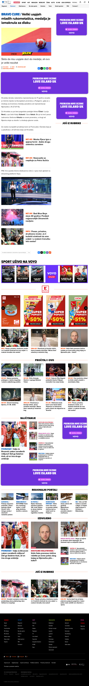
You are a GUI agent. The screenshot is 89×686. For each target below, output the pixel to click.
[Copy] (50, 68)
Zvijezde (34, 623)
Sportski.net (22, 67)
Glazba (33, 628)
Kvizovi (66, 642)
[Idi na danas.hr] (17, 2)
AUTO (53, 2)
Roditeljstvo (51, 642)
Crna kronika (7, 628)
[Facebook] (39, 68)
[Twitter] (41, 68)
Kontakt (54, 663)
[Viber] (47, 68)
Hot (28, 2)
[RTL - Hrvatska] (74, 664)
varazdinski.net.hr (53, 674)
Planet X (67, 636)
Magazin (34, 2)
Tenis (50, 6)
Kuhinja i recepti (52, 628)
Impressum (7, 663)
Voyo (33, 647)
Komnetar (67, 631)
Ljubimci (51, 633)
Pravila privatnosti (45, 663)
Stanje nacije (7, 636)
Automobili (51, 650)
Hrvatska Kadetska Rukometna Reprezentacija (14, 252)
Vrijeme (6, 642)
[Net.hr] (81, 664)
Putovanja (51, 639)
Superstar (34, 639)
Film (33, 625)
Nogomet (4, 6)
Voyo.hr (17, 674)
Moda (50, 636)
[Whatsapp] (44, 68)
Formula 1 (75, 6)
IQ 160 (58, 2)
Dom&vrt (51, 625)
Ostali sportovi (59, 6)
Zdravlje (50, 644)
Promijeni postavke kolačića (11, 666)
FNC (68, 6)
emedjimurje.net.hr (26, 674)
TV (33, 633)
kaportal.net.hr (43, 674)
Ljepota (50, 631)
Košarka (43, 6)
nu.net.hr (32, 676)
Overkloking (67, 633)
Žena (48, 2)
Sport (24, 2)
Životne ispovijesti (53, 647)
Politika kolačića (34, 663)
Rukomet (12, 6)
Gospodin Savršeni (36, 642)
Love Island (35, 636)
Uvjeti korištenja (24, 663)
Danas (6, 620)
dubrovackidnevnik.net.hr (75, 674)
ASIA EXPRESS (66, 2)
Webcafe (42, 2)
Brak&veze (51, 623)
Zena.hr (11, 674)
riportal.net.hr (63, 674)
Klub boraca (22, 6)
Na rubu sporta (33, 6)
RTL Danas (6, 631)
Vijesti (5, 623)
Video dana (67, 644)
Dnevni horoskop (69, 628)
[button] (3, 267)
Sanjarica (83, 629)
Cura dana (67, 625)
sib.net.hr (35, 674)
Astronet (67, 623)
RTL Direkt (6, 633)
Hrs (29, 252)
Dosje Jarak (6, 639)
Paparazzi (34, 631)
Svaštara (67, 639)
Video (83, 623)
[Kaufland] (44, 289)
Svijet (5, 625)
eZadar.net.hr (24, 676)
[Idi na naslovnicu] (7, 4)
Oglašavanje (15, 663)
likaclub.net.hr (40, 676)
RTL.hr (6, 674)
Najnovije (83, 626)
